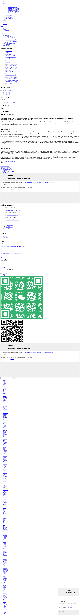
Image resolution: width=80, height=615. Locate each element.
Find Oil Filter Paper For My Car (7, 169)
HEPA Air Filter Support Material (12, 71)
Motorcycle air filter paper (13, 10)
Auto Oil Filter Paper (4, 166)
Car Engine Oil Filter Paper (5, 168)
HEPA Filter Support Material (9, 45)
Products (4, 4)
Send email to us (3, 102)
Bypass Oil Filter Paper (12, 16)
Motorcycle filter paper (10, 58)
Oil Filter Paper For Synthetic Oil (7, 171)
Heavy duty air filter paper (10, 161)
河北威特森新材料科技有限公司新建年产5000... (10, 253)
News (4, 19)
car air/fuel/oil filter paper (5, 167)
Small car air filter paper (12, 7)
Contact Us (5, 24)
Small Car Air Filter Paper (11, 68)
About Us (5, 20)
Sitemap (8, 272)
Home (4, 3)
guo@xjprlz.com (9, 227)
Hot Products (3, 272)
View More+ (3, 249)
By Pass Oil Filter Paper (10, 84)
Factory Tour (8, 21)
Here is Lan (2, 275)
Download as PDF (11, 102)
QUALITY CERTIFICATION (9, 18)
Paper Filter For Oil (4, 172)
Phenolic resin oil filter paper (11, 65)
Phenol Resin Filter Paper (11, 75)
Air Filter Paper (9, 5)
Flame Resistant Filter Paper (13, 12)
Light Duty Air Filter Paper (13, 8)
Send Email (2, 274)
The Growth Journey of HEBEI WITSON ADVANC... (12, 246)
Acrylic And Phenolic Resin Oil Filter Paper (9, 164)
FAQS (4, 22)
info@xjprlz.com (9, 226)
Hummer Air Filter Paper (13, 13)
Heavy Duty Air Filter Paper (13, 9)
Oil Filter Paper (9, 15)
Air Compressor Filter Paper (13, 11)
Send (1, 262)
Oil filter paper (8, 52)
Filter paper (8, 62)
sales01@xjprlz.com (10, 228)
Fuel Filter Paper (9, 17)
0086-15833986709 (9, 225)
